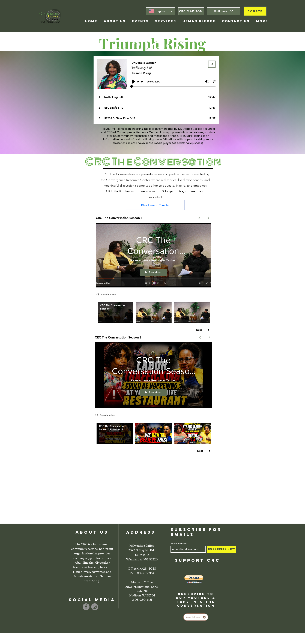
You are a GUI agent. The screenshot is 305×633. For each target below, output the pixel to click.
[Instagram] (94, 606)
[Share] (199, 218)
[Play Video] (115, 312)
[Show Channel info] (207, 218)
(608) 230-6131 (142, 599)
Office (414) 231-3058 (142, 568)
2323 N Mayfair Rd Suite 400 (142, 552)
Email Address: (179, 543)
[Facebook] (86, 606)
